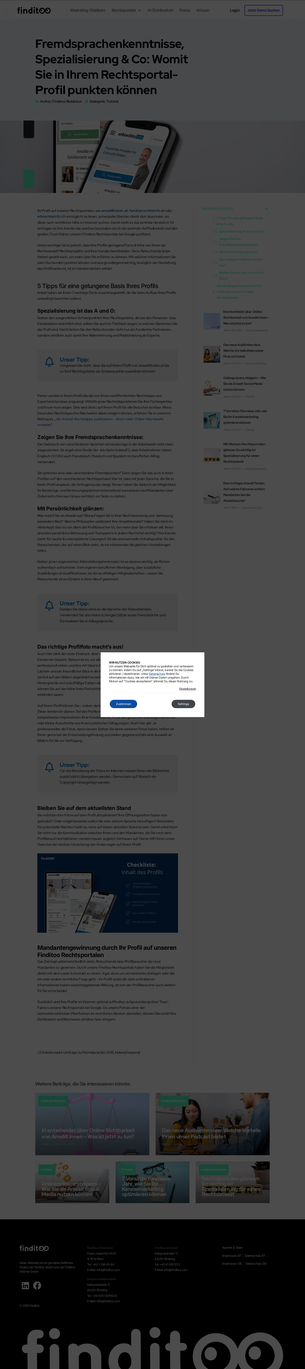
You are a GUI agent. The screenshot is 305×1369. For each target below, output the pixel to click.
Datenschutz (157, 673)
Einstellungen (187, 688)
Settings (183, 704)
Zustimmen (123, 704)
